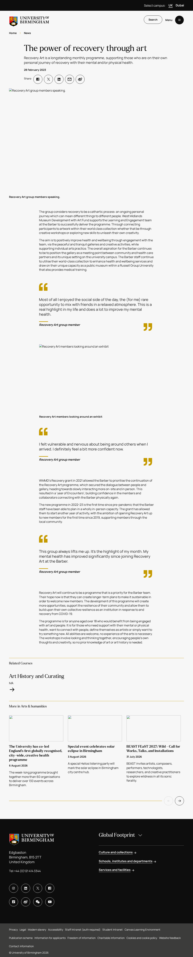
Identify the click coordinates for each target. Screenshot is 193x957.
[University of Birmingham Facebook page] (49, 888)
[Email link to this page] (69, 79)
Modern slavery (37, 929)
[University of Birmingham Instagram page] (13, 888)
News (27, 33)
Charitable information (111, 938)
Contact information (21, 946)
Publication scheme (21, 938)
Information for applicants (50, 938)
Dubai (180, 5)
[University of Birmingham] (29, 20)
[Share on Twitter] (48, 79)
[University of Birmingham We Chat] (37, 901)
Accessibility (55, 929)
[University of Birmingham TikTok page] (13, 901)
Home (13, 33)
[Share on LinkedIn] (59, 79)
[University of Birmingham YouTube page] (49, 901)
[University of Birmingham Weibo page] (25, 901)
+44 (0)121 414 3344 (27, 871)
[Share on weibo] (80, 79)
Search (153, 19)
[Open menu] (179, 20)
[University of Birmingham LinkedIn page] (25, 888)
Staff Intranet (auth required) (82, 929)
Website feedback (170, 938)
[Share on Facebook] (37, 79)
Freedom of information (81, 938)
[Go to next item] (179, 800)
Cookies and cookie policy (141, 938)
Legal (23, 929)
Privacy (13, 929)
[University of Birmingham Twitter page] (37, 888)
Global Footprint (117, 835)
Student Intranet (112, 929)
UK (170, 5)
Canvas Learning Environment (142, 929)
